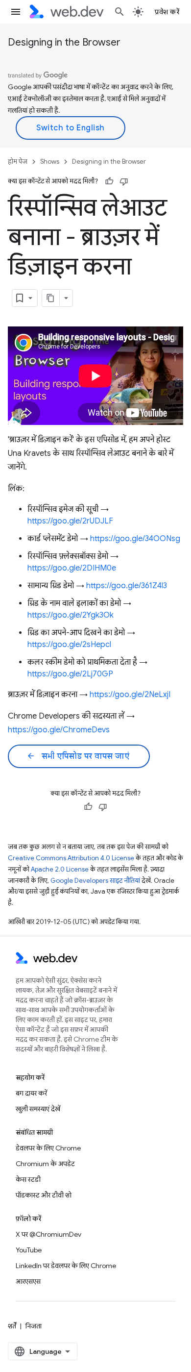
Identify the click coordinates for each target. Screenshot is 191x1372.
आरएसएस (28, 1281)
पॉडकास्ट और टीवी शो (44, 1195)
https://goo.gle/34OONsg (135, 539)
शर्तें (12, 1326)
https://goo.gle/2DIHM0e (71, 568)
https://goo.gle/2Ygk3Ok (70, 615)
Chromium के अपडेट (45, 1163)
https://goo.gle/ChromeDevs (59, 730)
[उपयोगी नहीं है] (124, 181)
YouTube (29, 1250)
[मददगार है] (109, 181)
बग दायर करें (31, 1093)
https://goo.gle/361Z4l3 (126, 586)
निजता (33, 1326)
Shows (49, 161)
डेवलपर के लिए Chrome (48, 1148)
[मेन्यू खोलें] (15, 12)
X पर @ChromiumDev (48, 1234)
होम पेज (17, 161)
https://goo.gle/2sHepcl (69, 644)
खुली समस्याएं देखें (38, 1108)
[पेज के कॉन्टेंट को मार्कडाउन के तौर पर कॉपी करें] (51, 298)
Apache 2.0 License (60, 869)
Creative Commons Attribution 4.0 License (71, 858)
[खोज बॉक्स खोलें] (119, 12)
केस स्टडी (28, 1179)
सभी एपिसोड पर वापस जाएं (77, 756)
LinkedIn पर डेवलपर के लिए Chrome (66, 1265)
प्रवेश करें (167, 11)
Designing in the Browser (64, 42)
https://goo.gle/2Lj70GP (70, 674)
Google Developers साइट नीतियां (95, 880)
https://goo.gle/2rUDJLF (70, 521)
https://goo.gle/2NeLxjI (130, 694)
